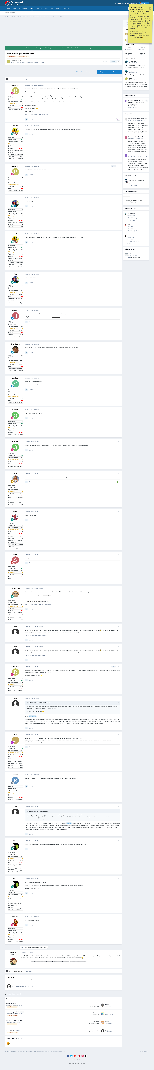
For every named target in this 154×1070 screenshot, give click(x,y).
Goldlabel (15, 126)
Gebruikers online (10, 12)
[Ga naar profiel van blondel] (102, 1005)
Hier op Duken (45, 601)
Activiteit (39, 8)
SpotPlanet (134, 106)
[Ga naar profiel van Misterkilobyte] (15, 349)
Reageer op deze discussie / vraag (109, 72)
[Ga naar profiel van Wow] (127, 182)
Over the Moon (131, 213)
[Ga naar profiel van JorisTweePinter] (15, 594)
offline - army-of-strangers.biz (14, 1029)
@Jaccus (69, 823)
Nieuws (14, 8)
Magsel (107, 1021)
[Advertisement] (34, 33)
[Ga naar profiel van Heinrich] (15, 315)
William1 (11, 1030)
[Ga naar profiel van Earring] (15, 479)
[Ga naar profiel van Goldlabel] (15, 131)
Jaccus (15, 734)
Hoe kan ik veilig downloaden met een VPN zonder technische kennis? (137, 155)
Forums (32, 8)
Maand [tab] (133, 195)
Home (8, 8)
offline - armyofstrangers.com (14, 1020)
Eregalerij (66, 8)
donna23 (15, 917)
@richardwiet (32, 716)
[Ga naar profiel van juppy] (15, 517)
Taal (74, 1060)
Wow (130, 180)
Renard (15, 775)
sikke (15, 554)
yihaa (132, 138)
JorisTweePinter (15, 588)
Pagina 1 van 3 (28, 79)
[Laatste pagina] (22, 79)
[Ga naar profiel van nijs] (102, 1013)
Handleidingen (23, 8)
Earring (15, 473)
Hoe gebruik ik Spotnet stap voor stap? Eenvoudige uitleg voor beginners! (136, 102)
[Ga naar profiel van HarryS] (8, 1043)
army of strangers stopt (12, 1012)
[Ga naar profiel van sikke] (15, 560)
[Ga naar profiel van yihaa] (126, 137)
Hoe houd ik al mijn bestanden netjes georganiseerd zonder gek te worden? (137, 137)
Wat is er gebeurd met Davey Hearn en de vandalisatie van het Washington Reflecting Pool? (137, 119)
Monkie (132, 237)
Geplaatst (32, 85)
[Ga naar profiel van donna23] (15, 922)
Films (46, 8)
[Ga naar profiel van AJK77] (15, 846)
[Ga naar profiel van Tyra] (15, 203)
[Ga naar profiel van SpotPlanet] (126, 101)
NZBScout (134, 255)
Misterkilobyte (15, 344)
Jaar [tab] (139, 195)
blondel (107, 1004)
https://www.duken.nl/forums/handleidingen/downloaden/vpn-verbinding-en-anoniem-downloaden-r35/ (58, 961)
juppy (15, 511)
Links (52, 8)
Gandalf (15, 410)
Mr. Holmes (130, 235)
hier (54, 979)
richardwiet (17, 60)
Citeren (31, 119)
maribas (15, 378)
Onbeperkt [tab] (146, 195)
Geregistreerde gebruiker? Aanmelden (126, 3)
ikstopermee (12, 1013)
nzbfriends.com (132, 254)
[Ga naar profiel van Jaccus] (15, 740)
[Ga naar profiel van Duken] (13, 961)
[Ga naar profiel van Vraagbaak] (126, 119)
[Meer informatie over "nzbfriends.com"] (126, 254)
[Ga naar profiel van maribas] (15, 383)
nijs (106, 1013)
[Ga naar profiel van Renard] (15, 780)
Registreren (144, 3)
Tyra (15, 198)
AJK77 (15, 840)
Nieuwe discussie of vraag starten (85, 72)
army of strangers (11, 1003)
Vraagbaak (134, 120)
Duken (25, 947)
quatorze (11, 1005)
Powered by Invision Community (77, 1063)
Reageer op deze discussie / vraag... (24, 986)
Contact (79, 1060)
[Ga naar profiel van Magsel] (102, 1022)
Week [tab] (126, 195)
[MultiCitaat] (26, 119)
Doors (128, 224)
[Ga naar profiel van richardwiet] (8, 61)
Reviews (58, 8)
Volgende (17, 79)
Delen (105, 61)
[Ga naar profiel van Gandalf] (15, 415)
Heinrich (15, 310)
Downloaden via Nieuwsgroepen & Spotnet (32, 62)
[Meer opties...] (118, 85)
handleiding (133, 35)
